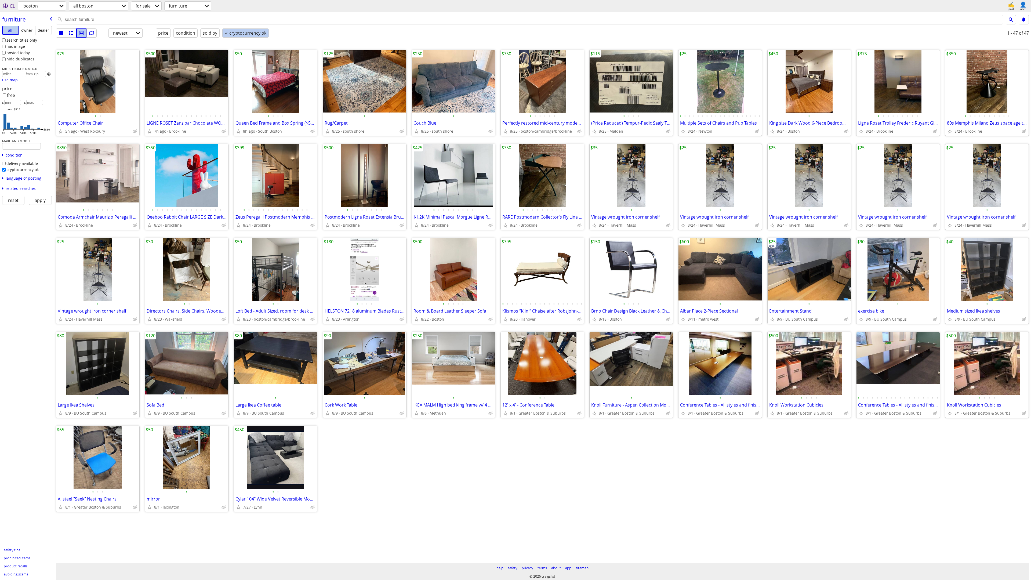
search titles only (21, 40)
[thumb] (71, 33)
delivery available (22, 163)
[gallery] (81, 33)
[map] (91, 33)
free (11, 95)
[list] (61, 33)
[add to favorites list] (60, 131)
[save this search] (1024, 19)
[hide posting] (135, 131)
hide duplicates (20, 58)
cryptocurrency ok (22, 169)
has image (15, 46)
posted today (18, 52)
